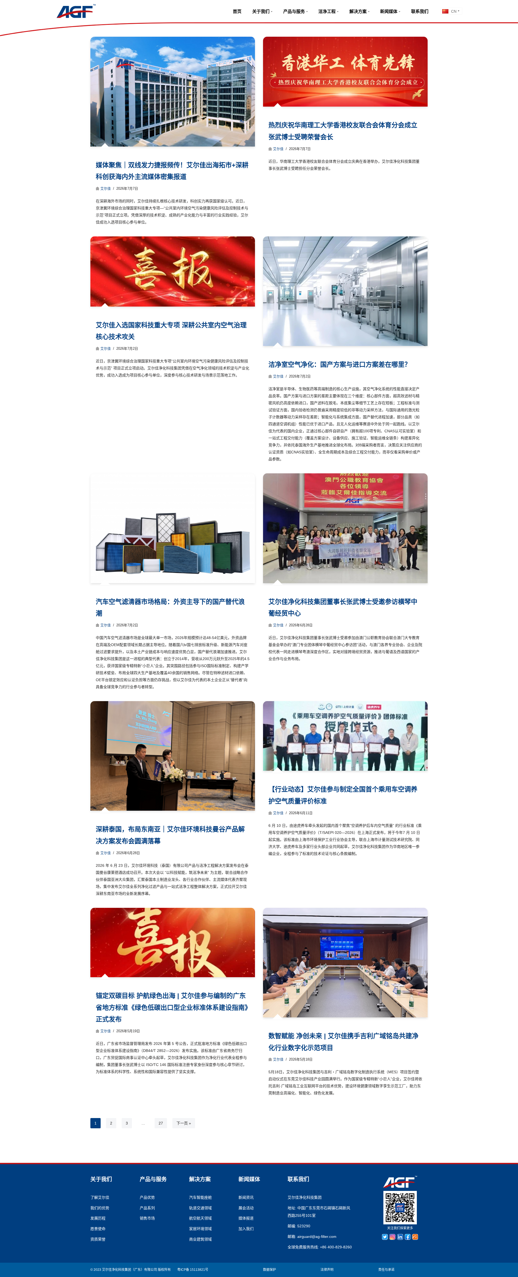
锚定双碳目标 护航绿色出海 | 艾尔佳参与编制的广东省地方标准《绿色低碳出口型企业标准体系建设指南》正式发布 (172, 1007)
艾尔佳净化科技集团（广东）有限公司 (129, 1270)
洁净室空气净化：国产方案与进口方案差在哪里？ (339, 364)
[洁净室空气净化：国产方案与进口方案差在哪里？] (345, 291)
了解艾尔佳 (99, 1197)
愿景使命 (97, 1229)
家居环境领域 (200, 1229)
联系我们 (419, 11)
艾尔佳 (105, 189)
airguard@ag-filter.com (316, 1236)
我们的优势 (99, 1208)
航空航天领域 (200, 1218)
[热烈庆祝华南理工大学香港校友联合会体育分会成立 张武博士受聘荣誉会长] (345, 72)
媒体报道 (246, 1218)
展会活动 (246, 1208)
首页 (237, 11)
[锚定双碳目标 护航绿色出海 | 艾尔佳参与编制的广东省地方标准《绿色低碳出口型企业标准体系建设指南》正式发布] (172, 942)
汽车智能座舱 (200, 1197)
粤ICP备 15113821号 (192, 1270)
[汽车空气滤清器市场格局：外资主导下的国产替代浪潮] (172, 528)
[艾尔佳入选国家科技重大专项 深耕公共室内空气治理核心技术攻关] (172, 271)
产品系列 (147, 1208)
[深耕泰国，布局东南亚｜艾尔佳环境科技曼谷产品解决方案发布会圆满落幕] (172, 756)
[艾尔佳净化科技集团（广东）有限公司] (76, 11)
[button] (271, 11)
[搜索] (436, 11)
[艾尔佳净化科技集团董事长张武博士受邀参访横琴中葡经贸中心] (345, 528)
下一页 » (183, 1123)
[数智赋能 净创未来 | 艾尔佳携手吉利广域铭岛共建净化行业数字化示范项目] (345, 963)
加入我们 (246, 1229)
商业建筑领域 (200, 1239)
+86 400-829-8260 (336, 1247)
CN (453, 11)
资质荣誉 (97, 1239)
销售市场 (147, 1218)
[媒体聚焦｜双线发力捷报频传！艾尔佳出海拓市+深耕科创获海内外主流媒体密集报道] (172, 92)
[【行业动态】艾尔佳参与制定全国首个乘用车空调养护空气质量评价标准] (345, 736)
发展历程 (97, 1218)
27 (161, 1123)
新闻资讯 (246, 1197)
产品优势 (147, 1197)
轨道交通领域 (200, 1208)
